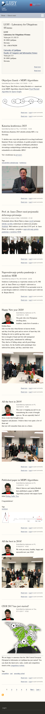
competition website (17, 665)
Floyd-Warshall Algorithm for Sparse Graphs (20, 90)
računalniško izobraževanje (10, 163)
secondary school (19, 673)
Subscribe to (3, 695)
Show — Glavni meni (8, 15)
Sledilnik (5, 226)
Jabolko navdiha (7, 224)
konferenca (23, 163)
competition (5, 673)
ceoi (11, 673)
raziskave (5, 509)
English (4, 8)
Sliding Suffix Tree (12, 496)
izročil (31, 221)
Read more (37, 67)
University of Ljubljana (12, 50)
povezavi (19, 155)
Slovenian (4, 10)
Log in (30, 112)
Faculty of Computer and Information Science (20, 53)
